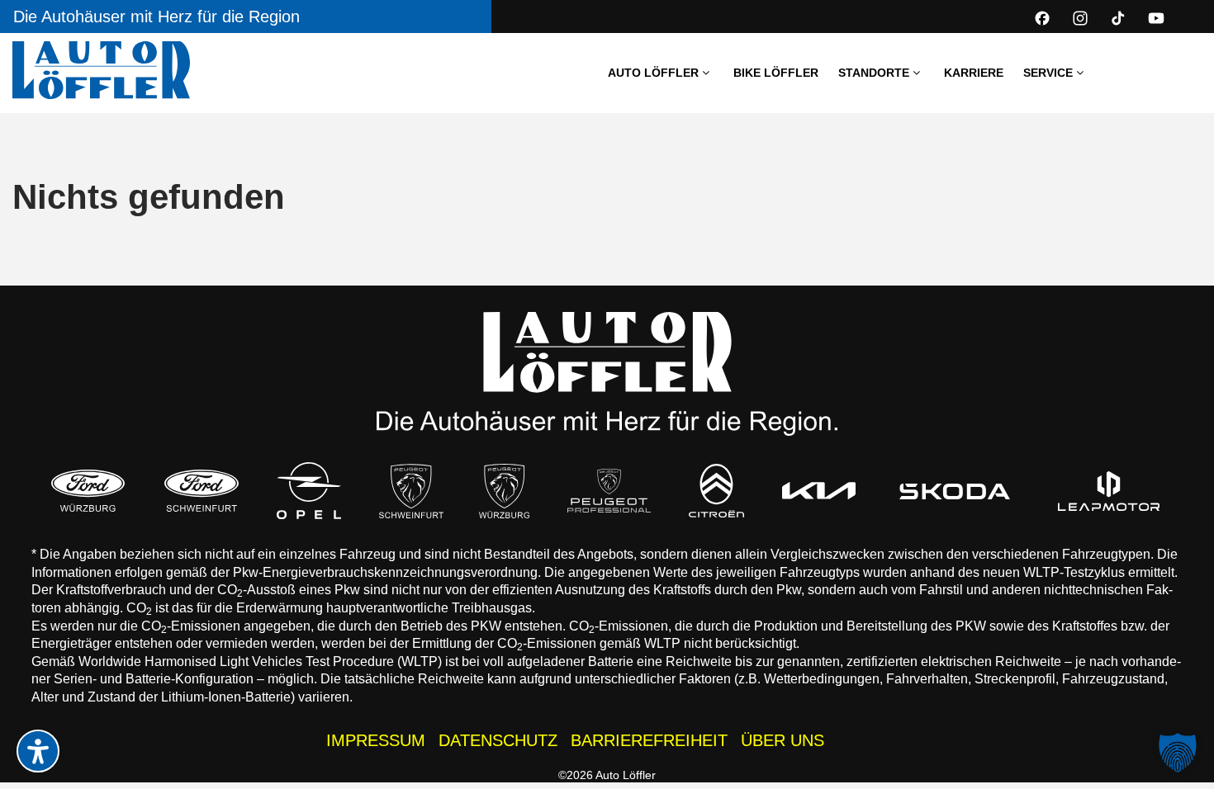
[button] (1177, 752)
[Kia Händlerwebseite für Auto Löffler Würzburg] (818, 490)
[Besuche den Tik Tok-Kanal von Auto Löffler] (1118, 18)
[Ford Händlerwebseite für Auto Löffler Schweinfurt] (201, 491)
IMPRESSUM (375, 740)
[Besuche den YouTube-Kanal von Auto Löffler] (1156, 18)
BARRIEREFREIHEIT (649, 740)
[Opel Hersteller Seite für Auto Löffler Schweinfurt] (309, 490)
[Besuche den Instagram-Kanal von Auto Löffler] (1080, 18)
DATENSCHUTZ (498, 740)
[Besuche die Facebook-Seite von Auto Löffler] (1042, 18)
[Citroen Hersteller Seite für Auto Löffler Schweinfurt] (717, 490)
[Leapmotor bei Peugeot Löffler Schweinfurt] (1109, 491)
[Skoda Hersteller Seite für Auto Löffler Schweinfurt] (955, 491)
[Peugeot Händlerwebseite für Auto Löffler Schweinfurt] (411, 490)
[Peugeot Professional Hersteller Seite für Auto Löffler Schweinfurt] (609, 491)
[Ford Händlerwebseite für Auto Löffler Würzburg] (88, 491)
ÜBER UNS (782, 740)
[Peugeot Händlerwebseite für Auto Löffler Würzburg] (504, 491)
